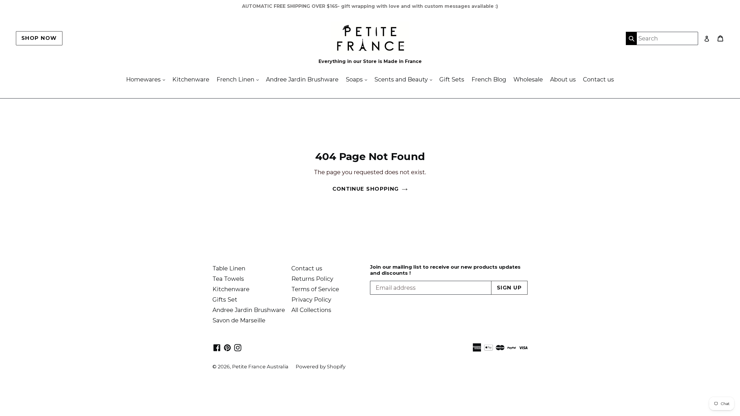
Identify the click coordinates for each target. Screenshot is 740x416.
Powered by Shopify (320, 366)
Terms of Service (315, 289)
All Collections (311, 310)
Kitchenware (190, 79)
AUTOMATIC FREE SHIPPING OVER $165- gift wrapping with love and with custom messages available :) (370, 6)
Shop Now (39, 38)
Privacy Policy (311, 299)
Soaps (358, 79)
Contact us (598, 79)
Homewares (147, 79)
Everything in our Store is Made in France (370, 61)
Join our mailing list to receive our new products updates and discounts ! (445, 270)
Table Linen (228, 268)
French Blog (488, 79)
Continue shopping (365, 189)
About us (563, 79)
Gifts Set (224, 299)
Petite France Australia (260, 366)
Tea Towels (228, 278)
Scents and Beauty (404, 79)
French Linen (239, 79)
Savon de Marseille (238, 320)
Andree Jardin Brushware (302, 79)
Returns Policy (312, 278)
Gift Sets (451, 79)
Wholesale (528, 79)
